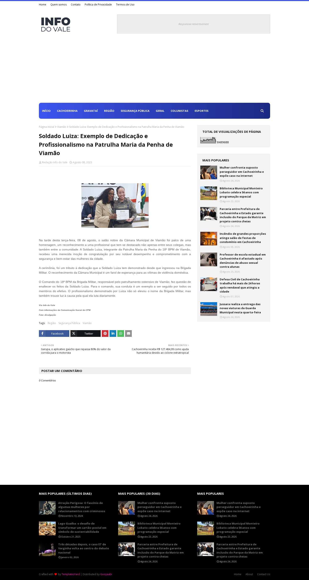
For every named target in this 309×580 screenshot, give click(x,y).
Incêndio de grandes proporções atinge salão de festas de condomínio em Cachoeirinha (243, 238)
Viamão (61, 127)
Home (42, 4)
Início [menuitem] (46, 111)
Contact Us (263, 574)
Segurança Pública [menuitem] (135, 111)
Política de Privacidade (98, 4)
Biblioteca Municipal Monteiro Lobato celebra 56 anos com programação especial (241, 192)
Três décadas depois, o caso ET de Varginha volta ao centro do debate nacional (83, 548)
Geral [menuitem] (160, 111)
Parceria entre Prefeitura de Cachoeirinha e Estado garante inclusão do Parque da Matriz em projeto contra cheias (243, 215)
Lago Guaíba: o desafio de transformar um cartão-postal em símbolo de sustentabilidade (82, 528)
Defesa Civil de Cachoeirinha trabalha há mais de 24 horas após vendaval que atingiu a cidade (240, 285)
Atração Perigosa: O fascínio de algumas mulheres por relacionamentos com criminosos (81, 507)
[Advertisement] (154, 71)
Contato (76, 4)
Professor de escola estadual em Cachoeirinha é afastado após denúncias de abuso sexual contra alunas (243, 261)
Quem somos (58, 4)
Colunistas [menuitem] (179, 111)
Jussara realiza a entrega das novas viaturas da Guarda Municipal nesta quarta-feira (240, 308)
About (249, 574)
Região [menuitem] (109, 111)
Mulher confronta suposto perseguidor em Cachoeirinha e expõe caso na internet (242, 172)
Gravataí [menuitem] (91, 111)
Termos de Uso (125, 4)
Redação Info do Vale (54, 162)
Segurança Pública (69, 323)
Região (52, 323)
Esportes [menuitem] (202, 111)
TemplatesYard (71, 574)
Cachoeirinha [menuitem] (67, 111)
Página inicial (46, 127)
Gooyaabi (106, 574)
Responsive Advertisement (193, 24)
